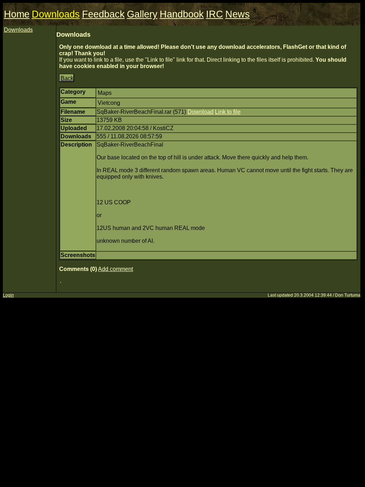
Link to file (228, 112)
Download (200, 112)
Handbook (182, 14)
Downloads (56, 14)
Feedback (103, 14)
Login (8, 295)
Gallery (142, 14)
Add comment (115, 269)
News (237, 14)
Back (67, 78)
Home (17, 14)
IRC (214, 14)
